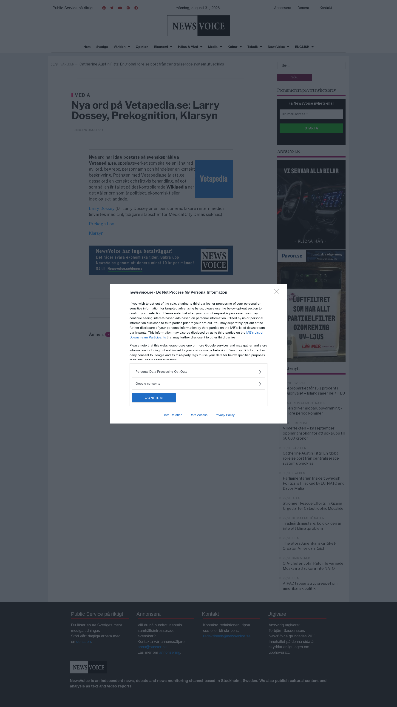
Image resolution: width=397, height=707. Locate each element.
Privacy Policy (225, 415)
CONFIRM (154, 398)
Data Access (198, 415)
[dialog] (198, 354)
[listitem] (198, 371)
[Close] (278, 292)
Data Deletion (172, 415)
